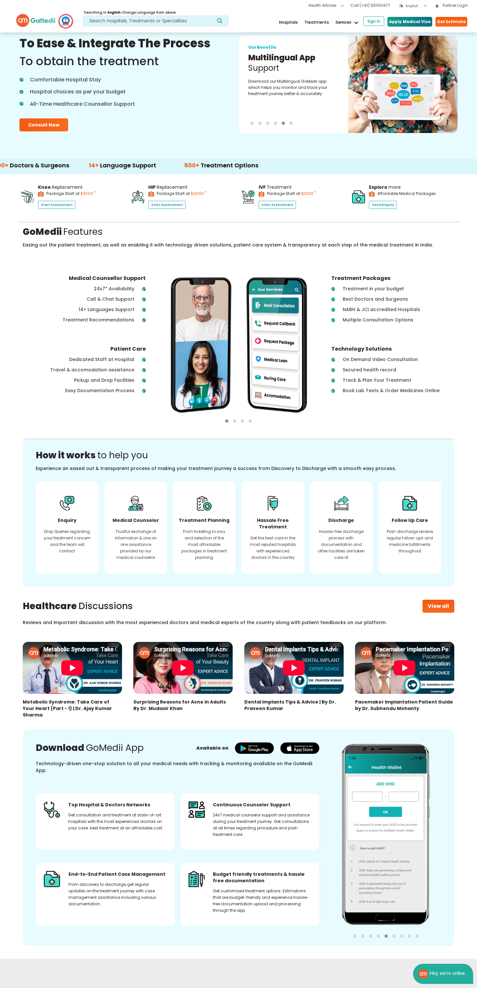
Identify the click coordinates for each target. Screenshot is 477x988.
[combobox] (416, 6)
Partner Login (455, 5)
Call (370, 5)
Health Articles (323, 5)
